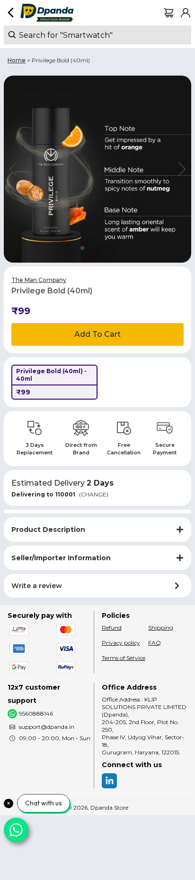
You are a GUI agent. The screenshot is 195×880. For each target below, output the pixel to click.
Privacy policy (121, 642)
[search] (97, 35)
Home (17, 60)
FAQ (154, 642)
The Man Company (38, 279)
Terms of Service (123, 657)
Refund (112, 627)
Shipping (160, 627)
